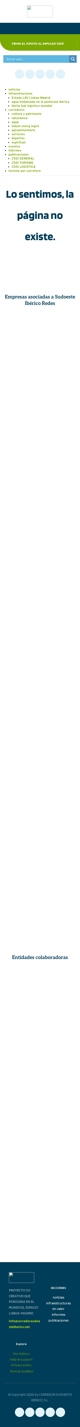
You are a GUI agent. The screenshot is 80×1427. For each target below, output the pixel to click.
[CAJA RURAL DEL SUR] (21, 790)
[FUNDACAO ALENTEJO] (21, 1072)
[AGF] (21, 852)
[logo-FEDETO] (21, 1135)
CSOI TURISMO (22, 163)
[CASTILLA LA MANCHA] (58, 979)
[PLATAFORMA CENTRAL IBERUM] (21, 697)
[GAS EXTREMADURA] (58, 449)
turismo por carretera (24, 171)
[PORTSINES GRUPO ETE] (58, 604)
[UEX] (58, 1072)
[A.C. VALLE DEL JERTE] (21, 728)
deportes (18, 138)
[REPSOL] (21, 635)
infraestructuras (20, 94)
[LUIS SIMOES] (58, 759)
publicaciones (18, 155)
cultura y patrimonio (27, 114)
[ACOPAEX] (21, 511)
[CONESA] (21, 325)
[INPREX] (58, 573)
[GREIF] (21, 666)
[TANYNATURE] (21, 387)
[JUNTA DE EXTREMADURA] (21, 979)
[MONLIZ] (58, 480)
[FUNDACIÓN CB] (21, 1041)
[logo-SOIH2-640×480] (58, 1196)
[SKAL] (58, 1135)
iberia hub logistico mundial (32, 106)
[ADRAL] (58, 1103)
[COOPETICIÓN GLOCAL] (21, 914)
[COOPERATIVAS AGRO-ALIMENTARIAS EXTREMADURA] (21, 759)
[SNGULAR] (21, 418)
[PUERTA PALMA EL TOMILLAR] (58, 790)
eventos (14, 147)
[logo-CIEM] (21, 1196)
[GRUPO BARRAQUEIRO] (58, 728)
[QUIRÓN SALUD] (58, 542)
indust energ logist (25, 126)
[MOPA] (21, 821)
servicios (18, 134)
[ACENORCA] (21, 573)
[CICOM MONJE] (58, 356)
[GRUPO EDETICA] (58, 883)
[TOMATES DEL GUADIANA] (21, 449)
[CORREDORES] (58, 1165)
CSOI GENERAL (23, 159)
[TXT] (58, 852)
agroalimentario (23, 130)
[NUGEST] (21, 480)
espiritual (19, 143)
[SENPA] (58, 635)
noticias (14, 90)
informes (14, 151)
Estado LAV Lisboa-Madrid (31, 98)
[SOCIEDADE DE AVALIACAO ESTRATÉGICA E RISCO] (58, 666)
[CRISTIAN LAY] (21, 356)
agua (15, 122)
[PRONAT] (58, 387)
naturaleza (20, 118)
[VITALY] (58, 325)
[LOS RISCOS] (21, 604)
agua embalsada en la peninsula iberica (40, 102)
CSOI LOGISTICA (24, 167)
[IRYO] (58, 697)
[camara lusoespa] (21, 1227)
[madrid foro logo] (21, 1165)
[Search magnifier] (73, 59)
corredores (16, 110)
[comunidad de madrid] (21, 1011)
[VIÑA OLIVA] (58, 511)
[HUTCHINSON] (21, 542)
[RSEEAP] (58, 1041)
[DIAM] (21, 883)
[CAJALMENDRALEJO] (58, 418)
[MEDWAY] (58, 821)
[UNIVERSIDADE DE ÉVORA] (21, 1103)
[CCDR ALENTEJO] (58, 1011)
